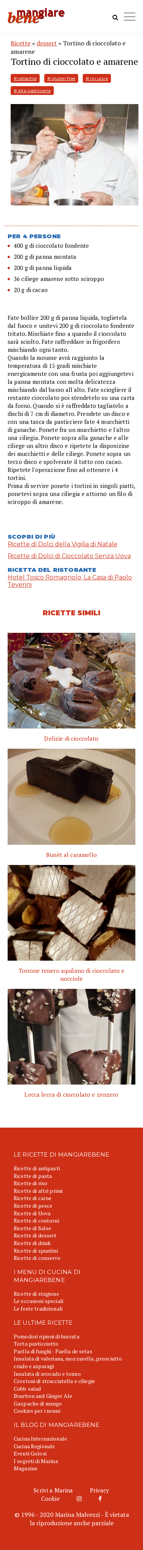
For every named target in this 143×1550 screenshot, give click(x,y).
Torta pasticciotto (36, 1343)
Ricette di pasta (33, 1175)
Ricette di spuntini (36, 1250)
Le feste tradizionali (38, 1308)
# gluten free (61, 78)
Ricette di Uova (32, 1213)
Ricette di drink (32, 1243)
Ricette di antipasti (37, 1168)
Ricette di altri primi (38, 1190)
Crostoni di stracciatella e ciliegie (54, 1381)
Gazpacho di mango (38, 1403)
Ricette (21, 43)
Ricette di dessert (35, 1235)
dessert (47, 43)
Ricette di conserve (37, 1257)
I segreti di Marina (36, 1461)
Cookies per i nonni (37, 1410)
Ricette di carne (32, 1198)
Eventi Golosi (30, 1453)
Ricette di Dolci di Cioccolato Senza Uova (69, 556)
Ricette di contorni (36, 1220)
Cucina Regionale (34, 1446)
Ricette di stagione (36, 1293)
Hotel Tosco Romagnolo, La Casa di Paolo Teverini (70, 581)
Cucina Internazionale (40, 1438)
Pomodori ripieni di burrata (46, 1336)
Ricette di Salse (32, 1228)
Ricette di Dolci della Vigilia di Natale (62, 544)
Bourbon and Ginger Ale (43, 1395)
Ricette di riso (30, 1183)
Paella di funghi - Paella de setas (53, 1351)
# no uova (97, 78)
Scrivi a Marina (53, 1490)
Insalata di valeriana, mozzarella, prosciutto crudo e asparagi (68, 1362)
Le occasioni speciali (38, 1301)
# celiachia (25, 78)
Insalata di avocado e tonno (47, 1373)
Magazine (25, 1468)
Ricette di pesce (33, 1205)
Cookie (50, 1498)
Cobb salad (27, 1388)
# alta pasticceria (32, 90)
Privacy (99, 1490)
